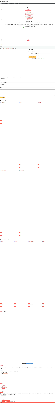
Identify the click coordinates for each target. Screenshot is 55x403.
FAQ (2, 386)
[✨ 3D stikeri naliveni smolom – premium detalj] (41, 325)
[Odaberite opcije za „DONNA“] (15, 303)
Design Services (4, 387)
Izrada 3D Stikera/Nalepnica (29, 14)
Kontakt (28, 40)
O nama (28, 19)
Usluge (28, 11)
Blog (28, 39)
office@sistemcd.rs (5, 373)
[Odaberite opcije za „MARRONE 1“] (1, 120)
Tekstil (39, 58)
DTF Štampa (29, 12)
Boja (32, 53)
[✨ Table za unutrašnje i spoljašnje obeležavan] (32, 328)
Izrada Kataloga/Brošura (29, 17)
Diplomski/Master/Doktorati (29, 16)
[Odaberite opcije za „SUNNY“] (1, 303)
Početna (28, 9)
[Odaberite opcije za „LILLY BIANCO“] (19, 232)
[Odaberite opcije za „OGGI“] (19, 164)
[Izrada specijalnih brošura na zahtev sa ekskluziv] (50, 356)
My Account (3, 385)
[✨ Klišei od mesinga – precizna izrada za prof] (13, 327)
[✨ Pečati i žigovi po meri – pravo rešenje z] (4, 331)
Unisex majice (43, 58)
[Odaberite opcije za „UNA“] (43, 303)
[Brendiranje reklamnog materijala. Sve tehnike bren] (13, 355)
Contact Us (3, 388)
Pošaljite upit (32, 56)
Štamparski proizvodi (28, 10)
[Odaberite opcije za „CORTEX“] (38, 164)
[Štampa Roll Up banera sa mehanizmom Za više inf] (4, 354)
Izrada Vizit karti (29, 15)
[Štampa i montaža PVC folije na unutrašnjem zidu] (41, 354)
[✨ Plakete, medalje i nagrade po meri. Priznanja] (23, 329)
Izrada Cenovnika (29, 18)
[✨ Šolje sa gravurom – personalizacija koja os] (50, 325)
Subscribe (2, 392)
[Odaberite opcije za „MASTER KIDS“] (29, 303)
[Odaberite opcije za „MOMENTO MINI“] (1, 232)
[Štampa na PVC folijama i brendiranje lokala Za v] (32, 354)
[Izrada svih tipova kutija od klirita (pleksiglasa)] (23, 354)
